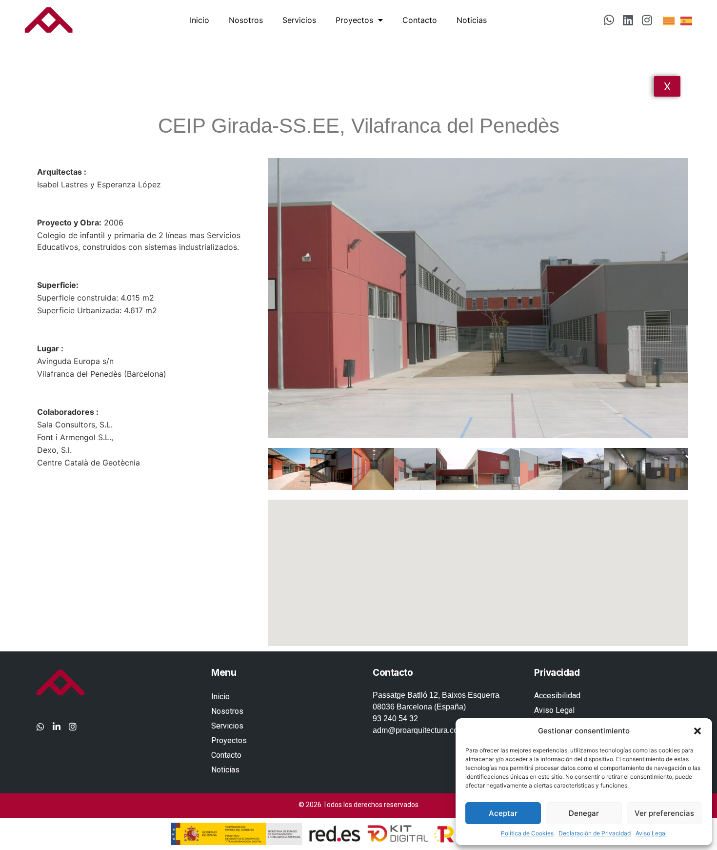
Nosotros (246, 20)
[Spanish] (686, 20)
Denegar (584, 813)
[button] (697, 731)
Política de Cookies (527, 833)
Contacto (419, 20)
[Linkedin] (628, 20)
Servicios (299, 20)
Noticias (472, 20)
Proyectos (354, 20)
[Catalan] (669, 20)
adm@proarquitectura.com (418, 730)
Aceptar (503, 813)
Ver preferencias (664, 813)
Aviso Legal (651, 833)
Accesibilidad (557, 695)
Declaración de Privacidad (594, 833)
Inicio (199, 20)
